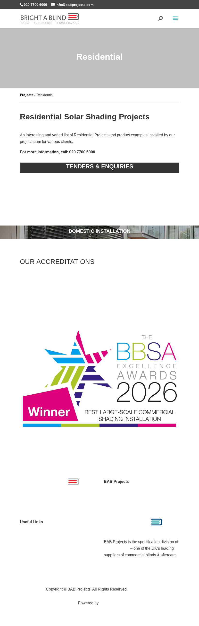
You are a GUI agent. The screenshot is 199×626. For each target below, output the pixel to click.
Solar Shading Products (40, 528)
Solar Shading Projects (40, 535)
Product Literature (35, 541)
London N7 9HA (118, 495)
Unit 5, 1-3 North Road (123, 488)
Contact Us (29, 568)
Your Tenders (31, 548)
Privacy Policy (141, 589)
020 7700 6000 (35, 5)
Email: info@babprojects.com (129, 508)
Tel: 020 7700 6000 (120, 501)
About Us (28, 561)
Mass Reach (110, 603)
